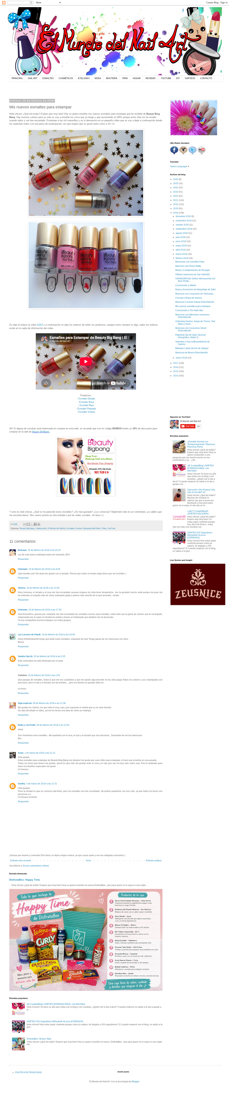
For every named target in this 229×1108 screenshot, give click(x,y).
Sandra (21, 783)
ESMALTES (48, 78)
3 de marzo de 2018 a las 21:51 (41, 783)
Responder (23, 559)
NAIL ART (32, 78)
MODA (98, 78)
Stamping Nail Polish (92, 528)
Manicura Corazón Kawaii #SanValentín (194, 302)
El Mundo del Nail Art (56, 528)
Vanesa (21, 588)
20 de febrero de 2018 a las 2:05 (49, 656)
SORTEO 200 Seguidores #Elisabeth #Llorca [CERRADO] (55, 1021)
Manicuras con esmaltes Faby (189, 262)
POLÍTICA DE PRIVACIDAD (28, 1072)
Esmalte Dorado (86, 398)
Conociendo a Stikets (185, 285)
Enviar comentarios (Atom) (36, 865)
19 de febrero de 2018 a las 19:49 (58, 634)
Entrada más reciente (20, 860)
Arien (20, 753)
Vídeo (104, 528)
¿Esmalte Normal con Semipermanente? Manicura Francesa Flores (201, 444)
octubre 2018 (182, 224)
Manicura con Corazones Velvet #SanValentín (190, 329)
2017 (176, 363)
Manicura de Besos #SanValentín (191, 352)
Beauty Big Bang (27, 528)
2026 (176, 179)
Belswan (22, 550)
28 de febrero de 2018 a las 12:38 (49, 703)
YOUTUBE (166, 78)
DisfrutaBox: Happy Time (24, 879)
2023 (176, 192)
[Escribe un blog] (28, 524)
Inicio (88, 860)
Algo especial (25, 703)
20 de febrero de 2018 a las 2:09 (44, 675)
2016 (176, 367)
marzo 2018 (182, 254)
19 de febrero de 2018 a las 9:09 (44, 569)
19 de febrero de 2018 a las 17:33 (44, 609)
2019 (176, 208)
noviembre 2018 (184, 220)
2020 (176, 204)
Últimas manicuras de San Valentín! (192, 274)
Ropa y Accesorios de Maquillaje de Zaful (195, 289)
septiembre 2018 (184, 229)
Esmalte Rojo (87, 405)
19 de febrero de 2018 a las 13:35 (42, 588)
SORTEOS (190, 78)
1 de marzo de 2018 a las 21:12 (40, 753)
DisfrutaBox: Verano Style (39, 1039)
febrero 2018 (182, 258)
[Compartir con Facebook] (35, 524)
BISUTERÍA (111, 78)
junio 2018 (181, 241)
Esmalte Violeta (86, 412)
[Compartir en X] (32, 524)
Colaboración (41, 528)
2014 (176, 375)
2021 (176, 200)
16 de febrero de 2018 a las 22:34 (44, 550)
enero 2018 (181, 358)
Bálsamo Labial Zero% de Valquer (192, 348)
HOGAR (137, 78)
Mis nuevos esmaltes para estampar (192, 306)
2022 (176, 196)
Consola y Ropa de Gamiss (188, 298)
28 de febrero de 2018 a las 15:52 (52, 725)
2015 (176, 371)
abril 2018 (181, 250)
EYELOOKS (84, 78)
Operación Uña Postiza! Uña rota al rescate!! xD (201, 490)
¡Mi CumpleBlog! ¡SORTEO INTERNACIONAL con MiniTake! (56, 1004)
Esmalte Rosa (86, 402)
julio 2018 (181, 237)
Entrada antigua (154, 860)
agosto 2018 (182, 233)
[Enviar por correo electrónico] (25, 524)
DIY (178, 78)
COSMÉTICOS (66, 78)
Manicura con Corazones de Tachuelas (194, 294)
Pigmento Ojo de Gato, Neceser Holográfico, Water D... (190, 336)
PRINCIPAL (17, 78)
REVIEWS (150, 78)
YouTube (111, 528)
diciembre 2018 (183, 216)
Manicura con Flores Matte (188, 266)
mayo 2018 (181, 245)
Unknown (22, 569)
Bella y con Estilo (26, 725)
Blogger (135, 1081)
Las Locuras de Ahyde (29, 634)
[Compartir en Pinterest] (38, 524)
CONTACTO (206, 78)
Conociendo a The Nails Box (189, 310)
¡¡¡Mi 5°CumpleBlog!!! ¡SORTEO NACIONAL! (198, 512)
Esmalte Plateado (86, 408)
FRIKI (125, 78)
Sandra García (25, 656)
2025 (176, 183)
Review (79, 528)
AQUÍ (40, 324)
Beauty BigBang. (41, 431)
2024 (176, 187)
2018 (176, 213)
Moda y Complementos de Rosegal (192, 270)
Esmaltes (71, 528)
